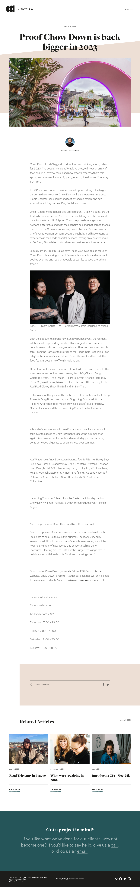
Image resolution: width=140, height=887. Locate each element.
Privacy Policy (61, 879)
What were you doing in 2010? (67, 779)
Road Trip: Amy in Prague (27, 779)
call (114, 845)
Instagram (129, 879)
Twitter (108, 684)
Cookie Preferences (76, 879)
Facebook (104, 684)
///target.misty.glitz (17, 881)
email (82, 851)
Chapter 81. (25, 9)
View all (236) (125, 720)
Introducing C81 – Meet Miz (111, 779)
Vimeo (116, 879)
